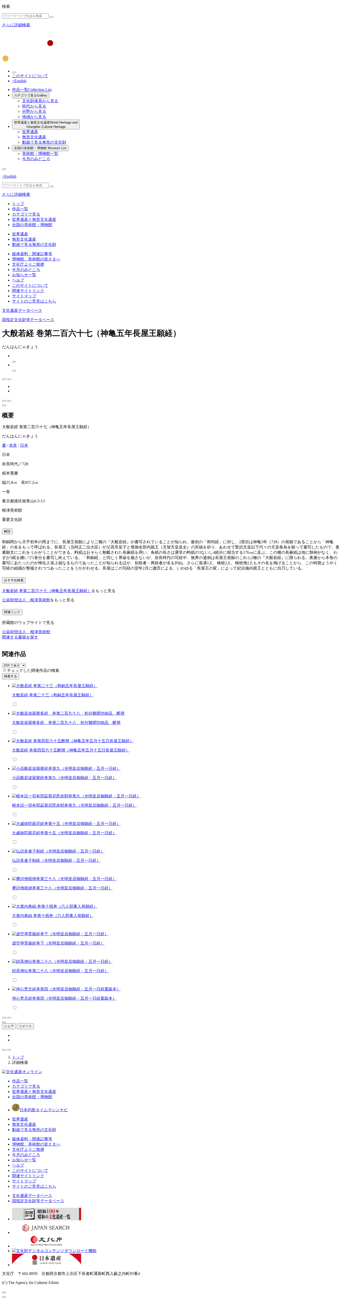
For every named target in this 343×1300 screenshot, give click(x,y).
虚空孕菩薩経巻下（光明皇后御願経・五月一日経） (58, 943)
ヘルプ (18, 280)
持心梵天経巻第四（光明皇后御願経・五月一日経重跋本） (64, 998)
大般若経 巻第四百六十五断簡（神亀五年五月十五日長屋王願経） (71, 750)
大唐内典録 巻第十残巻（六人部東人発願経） (52, 915)
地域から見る (34, 117)
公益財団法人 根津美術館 (26, 600)
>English (19, 81)
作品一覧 (31, 89)
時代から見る (34, 106)
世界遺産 (30, 132)
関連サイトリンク (28, 291)
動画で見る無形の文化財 (44, 142)
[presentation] (4, 670)
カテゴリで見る (30, 95)
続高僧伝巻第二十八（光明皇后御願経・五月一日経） (60, 971)
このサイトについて (30, 76)
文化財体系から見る (40, 101)
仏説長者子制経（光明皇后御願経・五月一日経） (56, 860)
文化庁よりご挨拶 (28, 264)
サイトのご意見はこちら (34, 301)
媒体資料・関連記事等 (32, 254)
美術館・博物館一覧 (40, 153)
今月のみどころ (36, 159)
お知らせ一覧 (24, 275)
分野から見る (34, 111)
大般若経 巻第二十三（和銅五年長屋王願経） (52, 695)
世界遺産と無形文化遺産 (46, 125)
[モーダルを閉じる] (4, 1292)
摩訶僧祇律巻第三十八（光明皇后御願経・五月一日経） (62, 888)
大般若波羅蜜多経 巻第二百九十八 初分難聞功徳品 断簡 (66, 722)
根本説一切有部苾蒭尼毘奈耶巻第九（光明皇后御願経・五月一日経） (74, 805)
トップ (18, 204)
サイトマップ (24, 296)
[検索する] (51, 17)
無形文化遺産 (34, 137)
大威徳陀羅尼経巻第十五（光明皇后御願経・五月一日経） (64, 833)
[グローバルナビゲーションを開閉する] (4, 169)
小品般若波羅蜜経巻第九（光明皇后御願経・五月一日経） (64, 778)
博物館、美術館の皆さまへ (36, 259)
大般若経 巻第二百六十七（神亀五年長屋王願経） (46, 591)
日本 (24, 445)
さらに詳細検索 (16, 25)
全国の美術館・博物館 (40, 148)
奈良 (13, 445)
